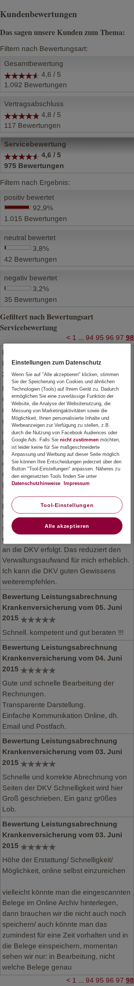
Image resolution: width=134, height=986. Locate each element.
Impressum (76, 483)
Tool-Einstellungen (67, 505)
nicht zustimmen (79, 439)
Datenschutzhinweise (36, 483)
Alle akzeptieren (67, 526)
